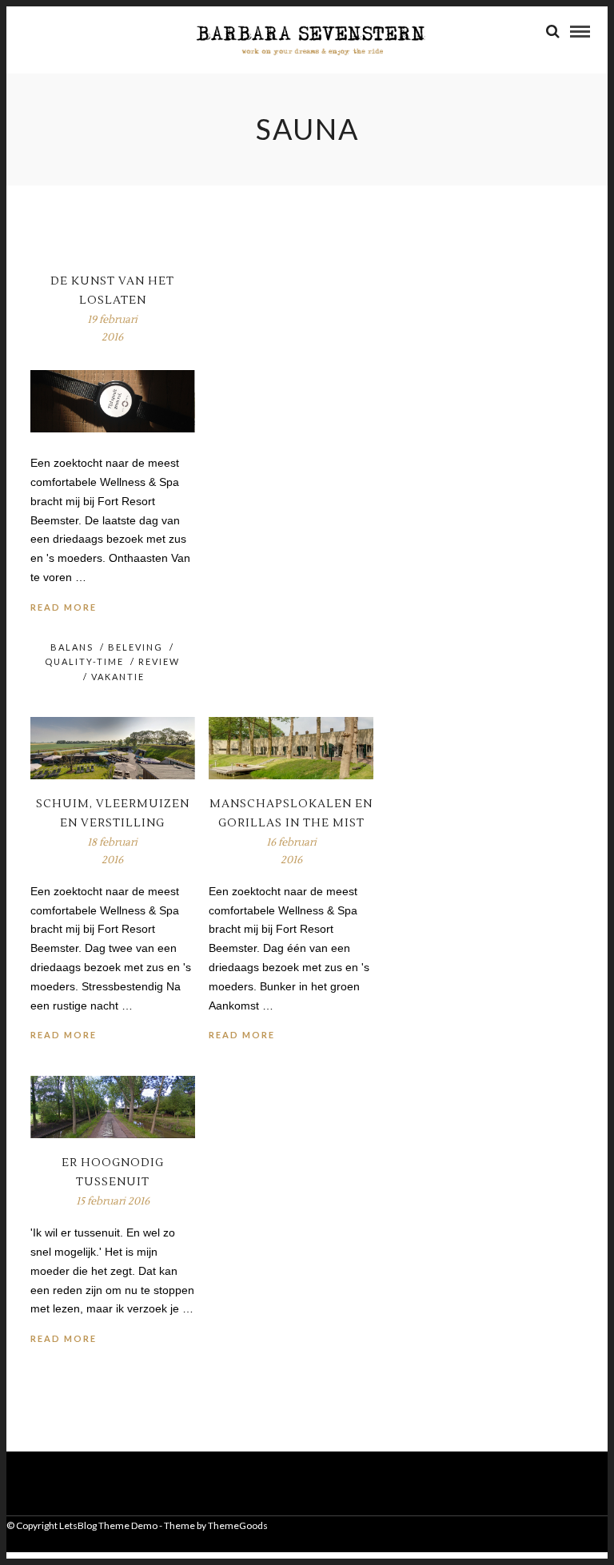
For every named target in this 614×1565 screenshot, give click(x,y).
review (159, 661)
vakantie (118, 676)
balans (72, 647)
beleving (135, 647)
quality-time (84, 661)
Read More (63, 607)
